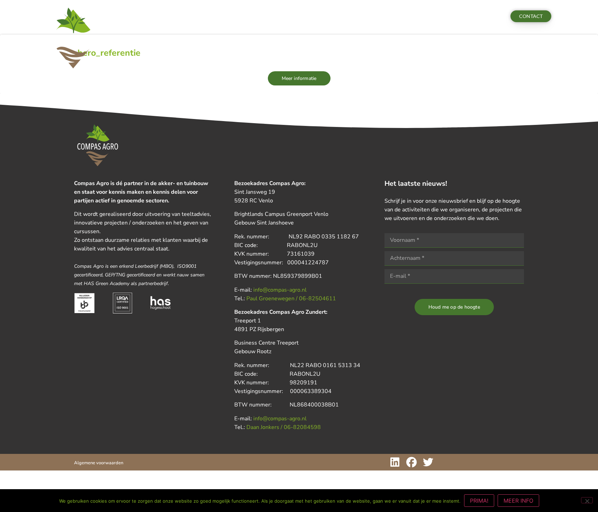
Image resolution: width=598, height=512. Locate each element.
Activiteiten (148, 16)
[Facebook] (411, 462)
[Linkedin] (395, 462)
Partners (280, 16)
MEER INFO (518, 500)
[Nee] (587, 500)
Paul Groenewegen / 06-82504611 (291, 298)
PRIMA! (479, 500)
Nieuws (187, 16)
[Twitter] (428, 462)
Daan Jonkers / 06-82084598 (283, 427)
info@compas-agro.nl (280, 290)
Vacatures (248, 16)
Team (215, 16)
